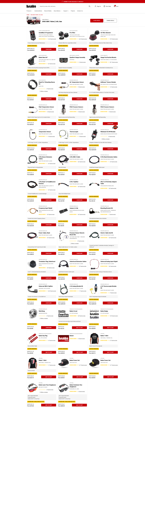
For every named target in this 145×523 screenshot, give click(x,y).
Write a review (44, 91)
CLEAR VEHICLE (96, 20)
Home (28, 14)
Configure (49, 49)
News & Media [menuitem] (47, 10)
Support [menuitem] (65, 10)
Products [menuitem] (29, 10)
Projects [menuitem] (73, 10)
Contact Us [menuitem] (80, 10)
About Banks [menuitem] (57, 10)
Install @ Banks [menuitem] (38, 10)
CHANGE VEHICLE (110, 20)
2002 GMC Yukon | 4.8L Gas (37, 14)
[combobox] (65, 6)
